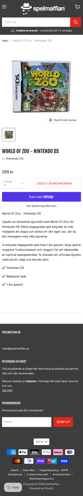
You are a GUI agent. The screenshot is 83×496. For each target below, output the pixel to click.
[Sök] (75, 22)
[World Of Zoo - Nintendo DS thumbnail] (8, 134)
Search (15, 470)
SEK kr (39, 441)
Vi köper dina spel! (37, 474)
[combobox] (36, 22)
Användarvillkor (62, 474)
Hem (5, 40)
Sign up (63, 422)
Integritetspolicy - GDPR (53, 470)
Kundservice (15, 474)
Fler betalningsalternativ (41, 206)
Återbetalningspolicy (41, 478)
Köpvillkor (29, 470)
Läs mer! (7, 390)
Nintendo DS (14, 158)
